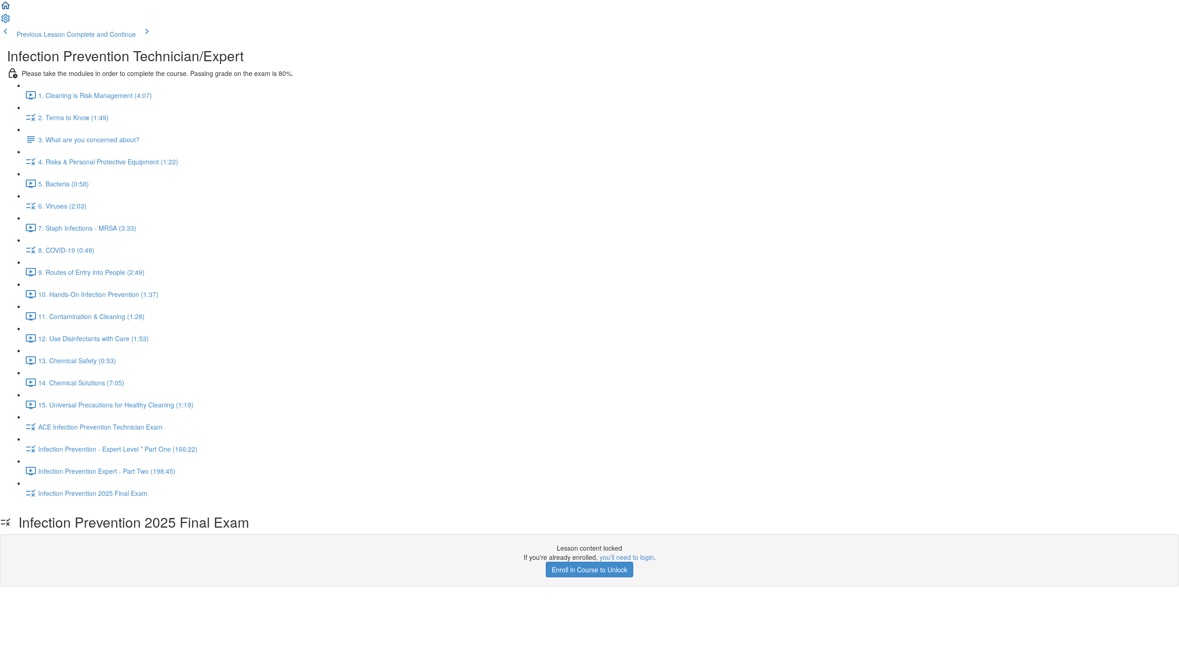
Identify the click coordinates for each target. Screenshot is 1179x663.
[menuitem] (5, 21)
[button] (5, 8)
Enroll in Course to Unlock (589, 569)
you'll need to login (627, 557)
